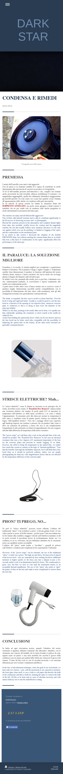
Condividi (12, 727)
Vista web (54, 769)
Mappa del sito (21, 767)
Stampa (11, 767)
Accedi (55, 766)
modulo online (22, 702)
